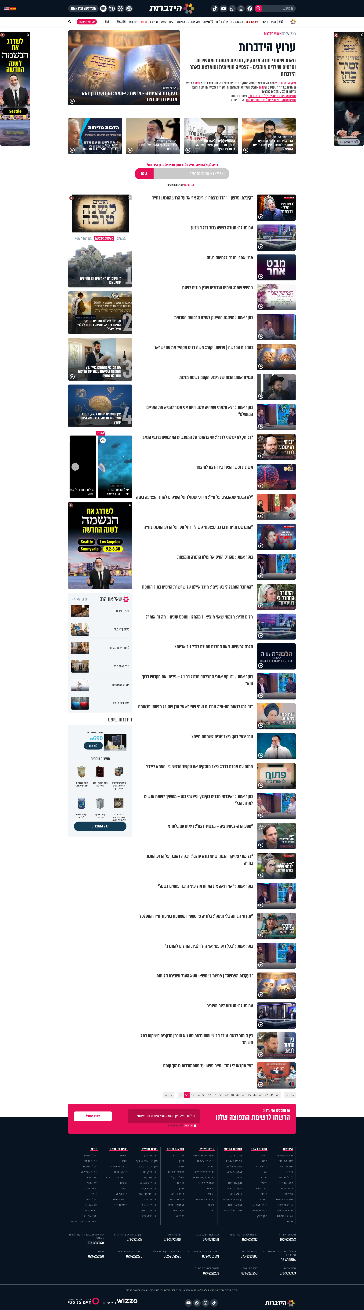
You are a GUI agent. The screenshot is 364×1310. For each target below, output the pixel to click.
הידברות (288, 1149)
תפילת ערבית (90, 1166)
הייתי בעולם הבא (233, 1210)
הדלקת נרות (120, 1172)
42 (266, 1095)
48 (232, 1095)
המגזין (264, 1161)
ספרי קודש (178, 1210)
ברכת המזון (91, 1177)
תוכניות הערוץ (233, 1149)
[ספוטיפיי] (103, 8)
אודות (290, 1221)
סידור (94, 1149)
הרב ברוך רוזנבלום (148, 1194)
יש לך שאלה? (79, 599)
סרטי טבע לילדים (205, 1199)
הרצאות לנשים (119, 1199)
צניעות (123, 1183)
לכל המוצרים (100, 826)
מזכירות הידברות (287, 1234)
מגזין (273, 22)
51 (215, 1095)
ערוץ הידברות (285, 1161)
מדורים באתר (259, 1149)
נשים (198, 83)
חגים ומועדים (260, 1210)
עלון (171, 22)
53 (203, 1095)
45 (249, 1095)
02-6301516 (288, 1260)
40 (277, 1095)
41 (272, 1095)
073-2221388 (211, 1239)
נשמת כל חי (91, 1210)
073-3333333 (287, 1273)
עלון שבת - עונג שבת (207, 1234)
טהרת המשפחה (118, 1166)
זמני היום (181, 22)
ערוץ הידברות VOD (285, 83)
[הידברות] (172, 8)
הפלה (124, 1188)
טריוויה (210, 1194)
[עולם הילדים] (129, 8)
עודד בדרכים (235, 1155)
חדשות (265, 22)
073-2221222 (288, 1239)
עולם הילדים (222, 22)
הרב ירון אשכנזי (150, 1188)
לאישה (123, 1155)
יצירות (211, 1205)
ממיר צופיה (290, 1268)
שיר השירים (91, 1205)
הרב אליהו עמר (149, 1216)
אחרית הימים (177, 1199)
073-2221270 (96, 1256)
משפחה (263, 1183)
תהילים (93, 1194)
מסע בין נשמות (234, 1188)
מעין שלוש (91, 1183)
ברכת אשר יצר (89, 1216)
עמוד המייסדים (285, 1210)
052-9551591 (210, 1256)
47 (237, 1095)
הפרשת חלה (120, 1205)
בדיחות (210, 1166)
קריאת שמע (91, 1188)
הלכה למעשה (234, 1172)
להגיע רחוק (236, 1194)
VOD (281, 22)
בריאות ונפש (177, 1194)
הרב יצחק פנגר (149, 1172)
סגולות (180, 1183)
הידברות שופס (285, 1205)
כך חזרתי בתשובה (232, 1199)
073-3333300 (249, 1256)
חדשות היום (261, 1166)
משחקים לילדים (206, 1183)
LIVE (107, 22)
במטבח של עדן (234, 1166)
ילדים (262, 87)
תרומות (143, 22)
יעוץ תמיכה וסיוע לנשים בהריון (203, 1251)
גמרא (181, 1166)
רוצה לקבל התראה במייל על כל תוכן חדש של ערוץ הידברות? (182, 164)
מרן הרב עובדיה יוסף (147, 1161)
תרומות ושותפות (284, 1199)
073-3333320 (95, 1243)
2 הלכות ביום (286, 1177)
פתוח (239, 1177)
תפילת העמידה (89, 1172)
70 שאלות (208, 22)
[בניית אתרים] (127, 1303)
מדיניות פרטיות (285, 1155)
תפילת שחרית (89, 1155)
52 (209, 1095)
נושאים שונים (175, 1149)
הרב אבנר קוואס (149, 1210)
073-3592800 (172, 1239)
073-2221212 (249, 1239)
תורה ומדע (261, 1188)
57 (181, 1095)
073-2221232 (134, 1239)
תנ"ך (181, 1161)
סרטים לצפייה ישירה (203, 1172)
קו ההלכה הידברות (247, 1251)
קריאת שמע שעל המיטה (84, 1221)
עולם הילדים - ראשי (203, 1155)
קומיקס (210, 1188)
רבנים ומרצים (149, 1149)
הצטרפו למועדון (85, 22)
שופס (163, 22)
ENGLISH (121, 22)
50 (220, 1095)
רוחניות (263, 1177)
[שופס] (120, 8)
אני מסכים (180, 185)
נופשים (289, 1194)
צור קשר (132, 22)
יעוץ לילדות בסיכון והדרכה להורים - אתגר (86, 1236)
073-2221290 (134, 1256)
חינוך (181, 1188)
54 (198, 1095)
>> (165, 1095)
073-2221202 (211, 1273)
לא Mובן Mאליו (234, 1161)
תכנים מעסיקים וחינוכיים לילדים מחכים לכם (272, 95)
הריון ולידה (121, 1194)
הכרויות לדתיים (176, 1205)
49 (226, 1095)
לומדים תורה (177, 1155)
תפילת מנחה (90, 1161)
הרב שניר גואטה (149, 1183)
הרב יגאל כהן (151, 1177)
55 (192, 1095)
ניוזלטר (289, 1172)
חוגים (211, 1210)
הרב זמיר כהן (237, 22)
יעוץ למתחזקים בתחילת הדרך (126, 1234)
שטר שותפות (252, 22)
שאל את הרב (194, 22)
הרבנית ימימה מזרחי (116, 1177)
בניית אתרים (109, 1303)
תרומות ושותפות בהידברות (243, 1234)
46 (243, 1095)
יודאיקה (180, 1216)
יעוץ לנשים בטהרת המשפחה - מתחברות (279, 1253)
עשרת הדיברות (176, 1172)
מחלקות (154, 22)
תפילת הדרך (90, 1199)
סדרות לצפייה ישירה (203, 1177)
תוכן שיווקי (262, 1216)
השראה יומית (235, 1205)
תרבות (263, 1194)
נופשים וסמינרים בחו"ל (207, 1268)
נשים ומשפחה (118, 1149)
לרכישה (93, 745)
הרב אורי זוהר (150, 1199)
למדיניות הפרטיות (175, 185)
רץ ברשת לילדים (205, 1161)
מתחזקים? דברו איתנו (83, 8)
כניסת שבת (287, 1188)
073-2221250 (249, 1273)
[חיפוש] (258, 8)
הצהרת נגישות (285, 1216)
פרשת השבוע (260, 1205)
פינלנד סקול (177, 1177)
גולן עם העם (235, 1183)
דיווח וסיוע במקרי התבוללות (166, 1251)
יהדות (264, 1155)
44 (255, 1095)
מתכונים (123, 1161)
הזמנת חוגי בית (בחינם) (130, 1251)
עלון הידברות (286, 1166)
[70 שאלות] (112, 8)
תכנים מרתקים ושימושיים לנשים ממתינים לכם (271, 99)
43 (260, 1095)
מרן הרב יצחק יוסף (148, 1166)
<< (292, 1095)
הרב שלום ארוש (149, 1205)
